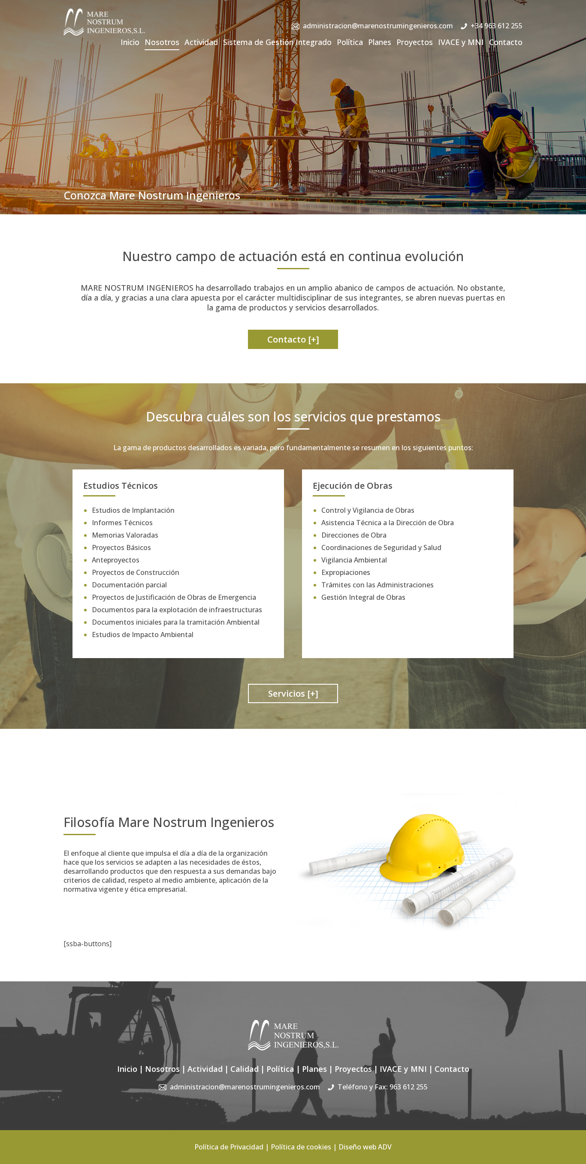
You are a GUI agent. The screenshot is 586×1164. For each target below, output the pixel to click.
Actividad (201, 42)
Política (350, 42)
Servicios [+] (293, 693)
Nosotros (162, 42)
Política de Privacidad (228, 1147)
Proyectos (414, 42)
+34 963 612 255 (497, 25)
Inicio (130, 42)
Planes (379, 42)
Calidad (244, 1069)
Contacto (506, 42)
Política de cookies (301, 1147)
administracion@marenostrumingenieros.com (378, 25)
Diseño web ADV (365, 1147)
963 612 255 (409, 1087)
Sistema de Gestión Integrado (277, 42)
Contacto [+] (293, 339)
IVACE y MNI (461, 42)
